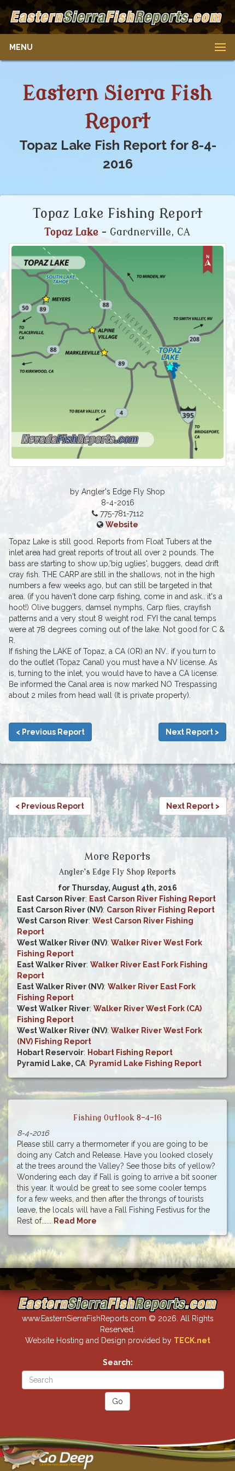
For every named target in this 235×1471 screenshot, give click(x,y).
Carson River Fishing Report (161, 909)
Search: (118, 1362)
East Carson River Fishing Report (152, 898)
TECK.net (192, 1340)
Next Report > (192, 732)
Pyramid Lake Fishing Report (145, 1063)
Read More (75, 1220)
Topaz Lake (71, 232)
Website (121, 524)
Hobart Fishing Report (130, 1052)
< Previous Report (50, 732)
